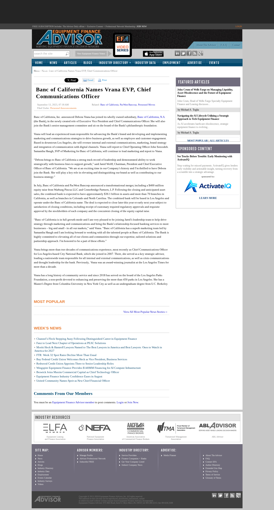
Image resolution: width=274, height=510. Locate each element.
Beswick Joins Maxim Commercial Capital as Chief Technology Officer (77, 372)
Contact (236, 45)
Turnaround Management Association (176, 438)
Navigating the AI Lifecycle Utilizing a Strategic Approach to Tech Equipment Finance (203, 117)
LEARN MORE (208, 198)
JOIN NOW (142, 26)
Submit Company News (132, 465)
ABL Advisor (217, 437)
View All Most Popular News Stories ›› (145, 311)
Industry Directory (113, 63)
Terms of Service (213, 474)
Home (39, 63)
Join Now (132, 402)
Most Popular (197, 140)
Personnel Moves (146, 104)
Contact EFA (211, 462)
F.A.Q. (224, 45)
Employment (172, 63)
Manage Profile (86, 455)
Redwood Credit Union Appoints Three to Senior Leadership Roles (75, 363)
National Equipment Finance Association (95, 438)
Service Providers (129, 455)
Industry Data (145, 63)
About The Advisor (206, 45)
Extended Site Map (214, 468)
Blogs (87, 63)
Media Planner (170, 455)
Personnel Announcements (63, 108)
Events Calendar (45, 478)
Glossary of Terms (213, 478)
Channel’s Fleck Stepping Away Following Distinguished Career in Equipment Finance (86, 338)
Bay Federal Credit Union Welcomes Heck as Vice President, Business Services (81, 359)
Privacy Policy (212, 471)
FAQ (208, 458)
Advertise (195, 63)
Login (120, 402)
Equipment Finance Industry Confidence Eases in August (69, 376)
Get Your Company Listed (133, 462)
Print (104, 80)
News (53, 63)
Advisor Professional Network (93, 458)
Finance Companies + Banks (134, 458)
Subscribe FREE (87, 462)
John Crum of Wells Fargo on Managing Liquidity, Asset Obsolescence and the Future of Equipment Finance (205, 93)
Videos (40, 484)
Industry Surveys (45, 481)
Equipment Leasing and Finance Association (55, 438)
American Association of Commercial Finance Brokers (135, 438)
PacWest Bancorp (128, 104)
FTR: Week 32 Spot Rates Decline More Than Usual (66, 355)
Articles (70, 63)
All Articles (219, 140)
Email (90, 80)
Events (214, 63)
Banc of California (109, 104)
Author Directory (213, 465)
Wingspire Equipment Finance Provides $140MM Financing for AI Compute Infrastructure (88, 367)
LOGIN (238, 26)
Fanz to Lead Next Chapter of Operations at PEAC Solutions (71, 343)
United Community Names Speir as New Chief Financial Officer (73, 380)
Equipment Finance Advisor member (73, 402)
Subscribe (43, 70)
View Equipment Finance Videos (91, 53)
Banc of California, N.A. (151, 117)
